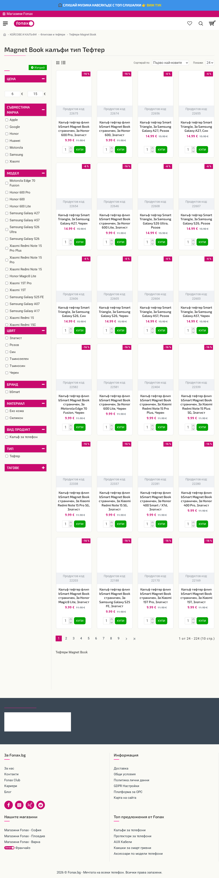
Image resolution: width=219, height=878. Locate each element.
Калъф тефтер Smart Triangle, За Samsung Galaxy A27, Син (196, 126)
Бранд (12, 384)
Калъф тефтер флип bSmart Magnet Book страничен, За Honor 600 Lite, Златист (114, 221)
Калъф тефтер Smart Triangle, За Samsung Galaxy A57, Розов (155, 311)
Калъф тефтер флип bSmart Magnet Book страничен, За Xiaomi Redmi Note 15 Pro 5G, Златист (74, 501)
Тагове (13, 468)
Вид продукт (18, 429)
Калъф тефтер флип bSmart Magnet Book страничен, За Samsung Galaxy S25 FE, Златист (114, 597)
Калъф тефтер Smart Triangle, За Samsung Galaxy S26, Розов (196, 219)
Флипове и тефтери (52, 34)
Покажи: (198, 62)
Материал (16, 403)
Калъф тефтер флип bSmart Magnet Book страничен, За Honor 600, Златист (114, 128)
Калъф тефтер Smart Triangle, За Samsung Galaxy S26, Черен (114, 311)
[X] (30, 805)
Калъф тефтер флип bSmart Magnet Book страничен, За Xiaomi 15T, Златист (196, 595)
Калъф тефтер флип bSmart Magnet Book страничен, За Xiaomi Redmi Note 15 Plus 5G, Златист (196, 404)
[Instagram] (19, 805)
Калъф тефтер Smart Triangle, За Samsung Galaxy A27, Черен (74, 219)
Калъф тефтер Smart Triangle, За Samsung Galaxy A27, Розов (155, 126)
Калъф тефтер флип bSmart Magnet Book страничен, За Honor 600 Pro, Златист (73, 128)
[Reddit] (40, 805)
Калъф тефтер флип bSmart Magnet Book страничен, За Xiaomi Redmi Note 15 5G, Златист (115, 501)
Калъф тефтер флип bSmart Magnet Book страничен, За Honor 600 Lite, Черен (114, 402)
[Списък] (63, 62)
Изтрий (39, 67)
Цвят (11, 330)
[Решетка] (57, 63)
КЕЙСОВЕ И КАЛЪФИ (23, 34)
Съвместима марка (18, 109)
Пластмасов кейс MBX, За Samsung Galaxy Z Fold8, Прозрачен (46, 715)
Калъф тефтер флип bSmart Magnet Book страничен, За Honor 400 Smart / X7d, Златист (155, 501)
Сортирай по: (142, 62)
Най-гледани (52, 704)
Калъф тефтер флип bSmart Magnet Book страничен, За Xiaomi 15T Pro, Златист (156, 595)
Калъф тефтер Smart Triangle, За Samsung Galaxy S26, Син (74, 311)
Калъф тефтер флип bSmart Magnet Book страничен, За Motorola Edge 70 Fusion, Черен (73, 404)
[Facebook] (8, 805)
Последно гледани (20, 704)
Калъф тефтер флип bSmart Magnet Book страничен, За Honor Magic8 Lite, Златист (73, 595)
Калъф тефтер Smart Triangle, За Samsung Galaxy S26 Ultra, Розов (155, 221)
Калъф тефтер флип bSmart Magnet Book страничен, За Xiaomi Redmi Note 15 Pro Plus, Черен (156, 404)
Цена (11, 79)
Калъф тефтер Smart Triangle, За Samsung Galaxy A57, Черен (196, 311)
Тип (10, 449)
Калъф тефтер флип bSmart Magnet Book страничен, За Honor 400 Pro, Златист (196, 499)
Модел (13, 173)
